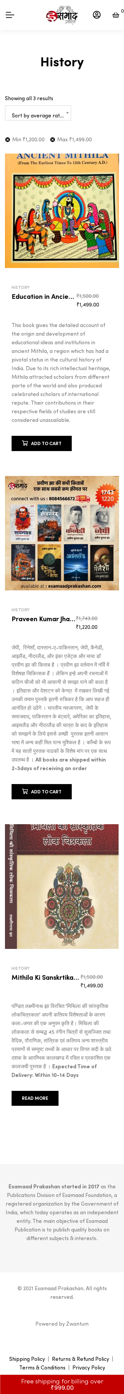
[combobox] (38, 112)
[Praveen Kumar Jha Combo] (62, 533)
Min (28, 139)
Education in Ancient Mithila (55, 296)
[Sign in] (97, 15)
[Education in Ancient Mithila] (62, 211)
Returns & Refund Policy (80, 1359)
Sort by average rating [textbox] (39, 115)
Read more (35, 1098)
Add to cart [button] (46, 443)
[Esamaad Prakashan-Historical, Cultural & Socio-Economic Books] (61, 15)
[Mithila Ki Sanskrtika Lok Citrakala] (62, 886)
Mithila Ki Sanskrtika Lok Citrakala (64, 977)
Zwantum (77, 1323)
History (21, 287)
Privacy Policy (88, 1367)
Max (74, 139)
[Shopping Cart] (115, 15)
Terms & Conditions (42, 1367)
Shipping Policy (27, 1359)
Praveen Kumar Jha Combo (53, 619)
